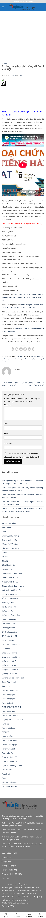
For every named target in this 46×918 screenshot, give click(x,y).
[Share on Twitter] (21, 349)
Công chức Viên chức (10, 544)
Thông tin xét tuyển (9, 711)
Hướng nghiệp (7, 611)
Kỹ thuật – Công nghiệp (10, 644)
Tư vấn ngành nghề (9, 740)
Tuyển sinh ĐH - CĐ (10, 900)
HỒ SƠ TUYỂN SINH (10, 598)
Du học (4, 552)
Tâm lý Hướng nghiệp (10, 690)
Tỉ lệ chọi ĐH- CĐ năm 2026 (12, 720)
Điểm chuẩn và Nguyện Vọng (13, 586)
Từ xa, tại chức (7, 753)
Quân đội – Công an (9, 674)
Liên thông (6, 649)
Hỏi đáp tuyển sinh (9, 607)
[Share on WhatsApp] (13, 349)
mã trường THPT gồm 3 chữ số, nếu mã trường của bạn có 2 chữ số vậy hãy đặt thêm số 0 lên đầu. (22, 298)
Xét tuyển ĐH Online (9, 786)
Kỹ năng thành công (9, 632)
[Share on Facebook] (17, 349)
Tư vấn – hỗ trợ (7, 736)
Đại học (4, 557)
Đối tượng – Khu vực (10, 594)
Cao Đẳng (5, 532)
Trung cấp (5, 724)
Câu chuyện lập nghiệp (10, 536)
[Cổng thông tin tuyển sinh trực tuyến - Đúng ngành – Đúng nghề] (23, 7)
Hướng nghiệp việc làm (11, 615)
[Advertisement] (23, 35)
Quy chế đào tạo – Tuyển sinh (13, 678)
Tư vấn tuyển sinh (8, 749)
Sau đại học (6, 686)
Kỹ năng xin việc (8, 640)
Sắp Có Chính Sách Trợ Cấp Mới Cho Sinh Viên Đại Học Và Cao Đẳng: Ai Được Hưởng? (22, 510)
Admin (20, 75)
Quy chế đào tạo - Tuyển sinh (30, 890)
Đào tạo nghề (7, 569)
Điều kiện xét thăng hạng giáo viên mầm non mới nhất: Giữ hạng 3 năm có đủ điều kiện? (22, 482)
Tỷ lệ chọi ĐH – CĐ (9, 770)
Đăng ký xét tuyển (8, 565)
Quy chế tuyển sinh (9, 682)
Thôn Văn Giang (16, 359)
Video (4, 778)
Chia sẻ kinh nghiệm (9, 540)
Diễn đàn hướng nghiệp (11, 548)
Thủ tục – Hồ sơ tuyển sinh (12, 715)
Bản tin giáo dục (8, 527)
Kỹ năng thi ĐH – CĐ (10, 636)
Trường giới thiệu (8, 728)
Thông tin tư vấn (8, 703)
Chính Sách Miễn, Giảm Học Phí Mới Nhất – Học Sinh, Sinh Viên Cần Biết (22, 496)
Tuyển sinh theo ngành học (12, 766)
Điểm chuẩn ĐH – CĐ (10, 578)
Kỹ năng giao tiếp (8, 628)
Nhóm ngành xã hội (9, 661)
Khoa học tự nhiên (9, 619)
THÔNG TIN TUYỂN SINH (12, 707)
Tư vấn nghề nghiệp (9, 745)
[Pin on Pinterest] (29, 349)
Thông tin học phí (8, 695)
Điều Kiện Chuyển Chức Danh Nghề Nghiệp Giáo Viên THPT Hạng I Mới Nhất (23, 503)
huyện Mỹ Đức (35, 356)
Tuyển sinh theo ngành (10, 761)
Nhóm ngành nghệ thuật (11, 657)
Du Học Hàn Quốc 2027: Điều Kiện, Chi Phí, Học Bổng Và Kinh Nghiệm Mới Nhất (22, 489)
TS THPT (4, 63)
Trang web (8, 443)
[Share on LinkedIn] (32, 349)
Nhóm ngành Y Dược (10, 665)
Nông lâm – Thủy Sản (10, 669)
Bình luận (8, 405)
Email (6, 433)
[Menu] (3, 7)
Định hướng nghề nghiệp (11, 590)
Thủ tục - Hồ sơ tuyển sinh (13, 893)
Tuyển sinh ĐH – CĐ (9, 757)
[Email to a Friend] (25, 349)
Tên (6, 423)
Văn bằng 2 (6, 774)
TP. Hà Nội (25, 359)
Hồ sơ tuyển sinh (8, 603)
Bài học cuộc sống (9, 523)
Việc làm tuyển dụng (9, 782)
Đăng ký (5, 561)
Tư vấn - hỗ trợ (24, 900)
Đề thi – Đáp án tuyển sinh (12, 573)
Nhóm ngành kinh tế (9, 653)
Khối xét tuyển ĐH (8, 623)
